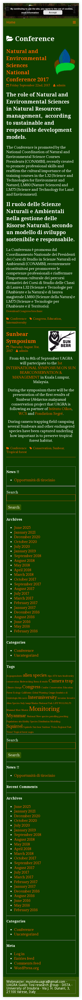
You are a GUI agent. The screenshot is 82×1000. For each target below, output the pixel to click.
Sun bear (37, 727)
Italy (22, 703)
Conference (18, 318)
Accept (53, 12)
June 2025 (22, 527)
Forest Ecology (13, 692)
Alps (49, 676)
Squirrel (14, 726)
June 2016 (22, 621)
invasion (62, 698)
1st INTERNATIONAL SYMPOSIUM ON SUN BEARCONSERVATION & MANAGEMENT (41, 370)
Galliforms (26, 692)
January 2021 (25, 532)
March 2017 (23, 598)
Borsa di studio (41, 681)
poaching (63, 716)
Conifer (44, 687)
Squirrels (27, 727)
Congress (39, 318)
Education (54, 318)
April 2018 (22, 570)
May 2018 (22, 565)
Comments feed (27, 963)
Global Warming (40, 692)
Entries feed (24, 958)
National (31, 716)
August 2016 (24, 617)
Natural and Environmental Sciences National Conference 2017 (27, 65)
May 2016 (22, 626)
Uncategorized (26, 655)
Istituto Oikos (60, 408)
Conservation (42, 448)
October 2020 (25, 541)
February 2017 (26, 602)
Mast (18, 710)
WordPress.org (26, 968)
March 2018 (24, 574)
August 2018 (24, 560)
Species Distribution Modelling (45, 721)
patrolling (54, 716)
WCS (22, 413)
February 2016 (26, 631)
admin (60, 85)
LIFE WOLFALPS (62, 703)
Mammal (10, 710)
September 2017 (27, 584)
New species (42, 716)
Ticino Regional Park (61, 727)
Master (24, 710)
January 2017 (25, 607)
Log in (19, 953)
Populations (12, 721)
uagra (31, 732)
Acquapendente (14, 676)
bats (60, 676)
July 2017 (21, 593)
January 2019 (25, 551)
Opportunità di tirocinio (34, 480)
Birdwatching (26, 681)
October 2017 (25, 579)
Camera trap (61, 681)
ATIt (54, 676)
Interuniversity (16, 322)
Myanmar (16, 715)
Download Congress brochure (24, 311)
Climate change (14, 687)
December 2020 (27, 537)
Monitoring (44, 709)
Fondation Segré (49, 413)
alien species (35, 675)
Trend (9, 732)
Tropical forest (16, 452)
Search (12, 492)
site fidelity (23, 721)
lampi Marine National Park (39, 703)
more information (30, 12)
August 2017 (24, 588)
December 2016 (27, 612)
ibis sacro (22, 698)
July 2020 (22, 546)
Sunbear (58, 448)
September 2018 (27, 555)
